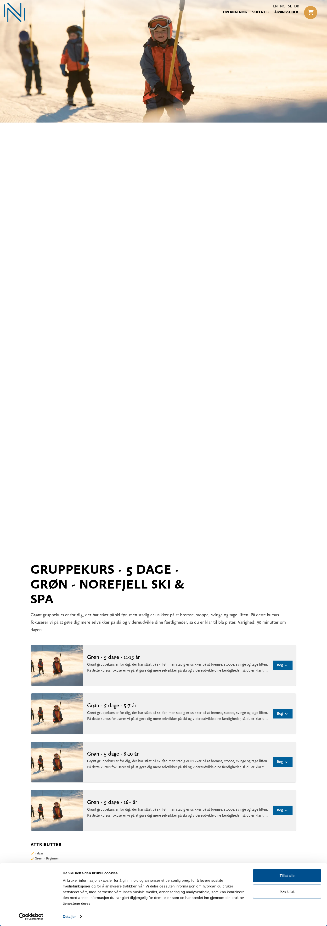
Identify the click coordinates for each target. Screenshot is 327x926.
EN (275, 6)
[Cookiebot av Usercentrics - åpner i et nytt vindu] (31, 916)
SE (290, 6)
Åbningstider (286, 12)
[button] (310, 12)
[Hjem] (14, 12)
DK (296, 6)
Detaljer (69, 917)
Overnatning (235, 12)
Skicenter (261, 12)
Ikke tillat (287, 891)
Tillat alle (287, 876)
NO (283, 6)
